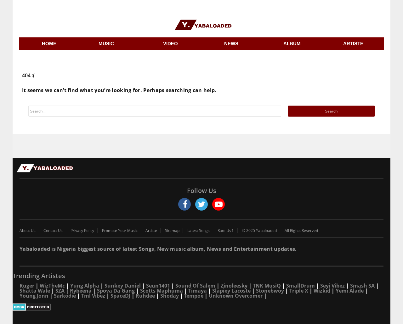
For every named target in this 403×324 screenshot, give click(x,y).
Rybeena (81, 290)
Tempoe (193, 295)
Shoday (169, 295)
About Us (28, 230)
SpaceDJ (120, 295)
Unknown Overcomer (236, 295)
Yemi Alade (350, 290)
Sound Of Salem (195, 285)
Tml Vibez (93, 295)
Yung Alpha (84, 285)
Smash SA (362, 285)
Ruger (27, 285)
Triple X (298, 290)
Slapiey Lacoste (231, 290)
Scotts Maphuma (161, 290)
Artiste (151, 230)
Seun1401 (158, 285)
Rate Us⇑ (226, 230)
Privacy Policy (82, 230)
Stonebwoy (270, 290)
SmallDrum (300, 285)
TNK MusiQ (267, 285)
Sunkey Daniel (123, 285)
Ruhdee (145, 295)
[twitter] (201, 204)
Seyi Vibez (332, 285)
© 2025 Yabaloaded (259, 230)
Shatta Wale (35, 290)
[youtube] (218, 204)
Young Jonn (34, 295)
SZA (60, 290)
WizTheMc (52, 285)
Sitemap (172, 230)
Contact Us (53, 230)
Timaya (197, 290)
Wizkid (322, 290)
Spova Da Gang (116, 290)
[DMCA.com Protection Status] (201, 307)
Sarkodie (65, 295)
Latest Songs (198, 230)
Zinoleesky (234, 285)
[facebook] (184, 204)
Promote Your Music (120, 230)
